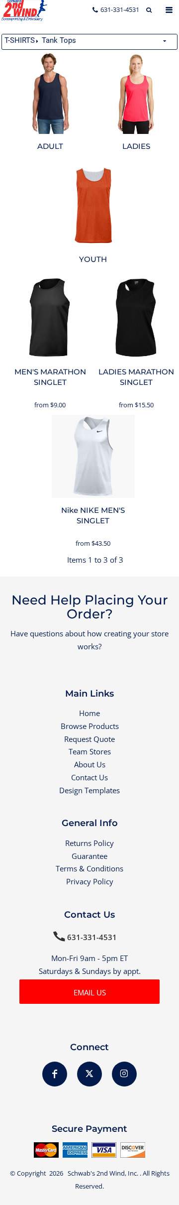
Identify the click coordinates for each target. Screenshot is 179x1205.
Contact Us (89, 777)
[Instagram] (124, 1074)
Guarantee (89, 856)
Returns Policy (89, 843)
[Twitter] (89, 1074)
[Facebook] (54, 1074)
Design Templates (89, 790)
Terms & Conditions (89, 868)
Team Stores (90, 751)
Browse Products (90, 726)
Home (89, 713)
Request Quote (89, 739)
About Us (89, 764)
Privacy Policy (89, 881)
